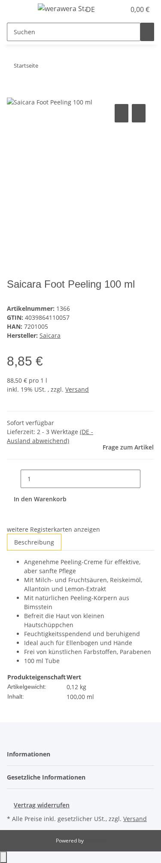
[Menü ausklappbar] (17, 10)
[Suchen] (147, 32)
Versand (77, 389)
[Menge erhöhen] (147, 479)
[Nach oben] (3, 857)
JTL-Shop (95, 840)
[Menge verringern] (14, 479)
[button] (109, 9)
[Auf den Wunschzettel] (139, 113)
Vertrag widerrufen (42, 805)
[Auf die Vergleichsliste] (121, 113)
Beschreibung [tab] (34, 542)
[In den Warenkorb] (14, 92)
